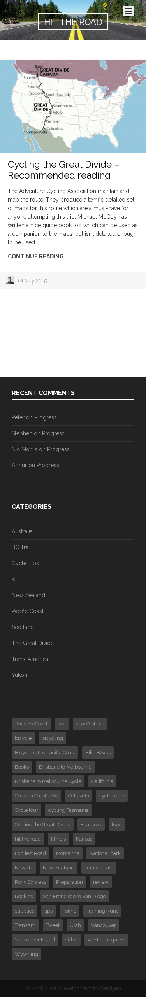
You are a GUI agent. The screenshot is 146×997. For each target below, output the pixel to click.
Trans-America (30, 659)
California (102, 781)
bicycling (52, 738)
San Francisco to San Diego (74, 896)
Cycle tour (26, 810)
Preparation (69, 882)
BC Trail (21, 547)
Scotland (23, 627)
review (101, 882)
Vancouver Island (35, 940)
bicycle (23, 738)
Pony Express (30, 882)
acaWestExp (90, 724)
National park (105, 853)
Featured (91, 824)
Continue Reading (36, 256)
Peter (18, 417)
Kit (15, 579)
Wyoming (26, 954)
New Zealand (28, 595)
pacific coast (98, 868)
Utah (75, 925)
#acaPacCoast (31, 724)
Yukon (19, 675)
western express (106, 940)
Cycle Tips (25, 563)
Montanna (67, 853)
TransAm (25, 925)
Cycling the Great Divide (42, 824)
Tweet (53, 925)
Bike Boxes (98, 752)
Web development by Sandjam (85, 988)
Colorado (78, 796)
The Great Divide (33, 643)
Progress (45, 417)
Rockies (24, 896)
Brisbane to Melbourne (65, 767)
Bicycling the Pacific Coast (45, 752)
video (71, 940)
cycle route (112, 796)
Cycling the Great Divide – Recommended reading (64, 170)
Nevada (24, 868)
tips (48, 911)
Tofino (69, 911)
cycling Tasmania (68, 810)
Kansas (84, 839)
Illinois (58, 839)
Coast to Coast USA (36, 796)
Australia (22, 531)
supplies (24, 911)
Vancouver (103, 925)
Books (22, 767)
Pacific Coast (28, 611)
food (117, 824)
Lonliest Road (30, 853)
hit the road (28, 839)
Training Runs (102, 911)
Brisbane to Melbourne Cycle (48, 781)
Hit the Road (73, 22)
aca (62, 724)
